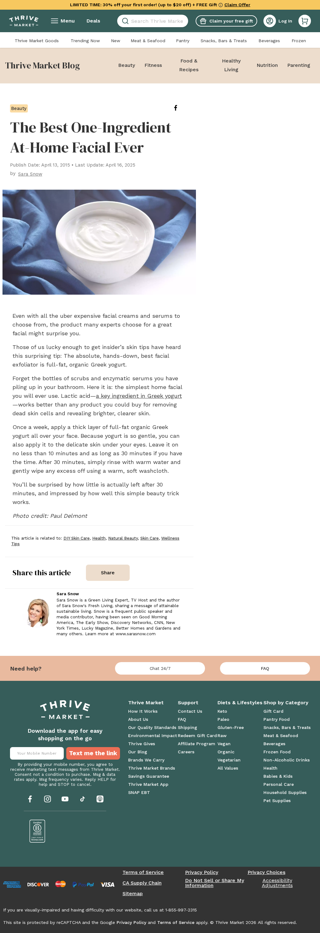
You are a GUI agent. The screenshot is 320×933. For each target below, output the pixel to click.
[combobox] (152, 21)
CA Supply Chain (142, 883)
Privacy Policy (201, 872)
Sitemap (132, 893)
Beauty (126, 65)
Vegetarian (229, 759)
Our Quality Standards (152, 727)
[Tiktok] (82, 799)
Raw (222, 735)
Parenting (298, 65)
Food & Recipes (188, 65)
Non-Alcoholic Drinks (286, 759)
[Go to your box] (304, 21)
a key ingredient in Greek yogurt (139, 395)
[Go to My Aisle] (23, 21)
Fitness (153, 65)
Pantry (182, 40)
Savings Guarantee (148, 776)
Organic (226, 751)
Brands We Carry (146, 759)
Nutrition (267, 65)
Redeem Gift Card (197, 735)
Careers (186, 751)
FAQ (265, 668)
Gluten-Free (231, 727)
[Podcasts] (100, 799)
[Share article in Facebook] (180, 108)
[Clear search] (185, 21)
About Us (138, 719)
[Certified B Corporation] (37, 831)
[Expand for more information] (220, 4)
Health (270, 768)
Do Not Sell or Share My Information (214, 883)
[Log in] (269, 21)
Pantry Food (276, 719)
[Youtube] (65, 799)
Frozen (299, 40)
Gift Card (273, 711)
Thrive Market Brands (151, 768)
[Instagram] (47, 799)
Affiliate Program (196, 743)
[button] (304, 21)
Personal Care (278, 784)
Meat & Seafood (148, 40)
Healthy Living (231, 65)
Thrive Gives (141, 743)
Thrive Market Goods (37, 40)
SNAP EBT (139, 792)
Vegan (224, 743)
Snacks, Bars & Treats (224, 40)
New (115, 40)
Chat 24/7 (160, 668)
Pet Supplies (277, 800)
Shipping (187, 727)
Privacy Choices (266, 872)
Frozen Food (277, 751)
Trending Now (85, 40)
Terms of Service (143, 872)
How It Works (143, 711)
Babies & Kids (277, 776)
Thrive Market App (148, 784)
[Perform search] (124, 21)
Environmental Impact (152, 735)
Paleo (223, 719)
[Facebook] (30, 799)
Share (108, 573)
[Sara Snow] (37, 613)
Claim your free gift (231, 20)
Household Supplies (285, 792)
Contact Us (190, 711)
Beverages (269, 40)
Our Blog (137, 751)
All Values (228, 768)
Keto (222, 711)
